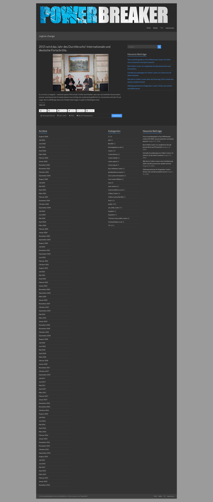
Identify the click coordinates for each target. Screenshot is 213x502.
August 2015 (43, 456)
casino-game (112, 161)
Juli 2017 (42, 378)
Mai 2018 (42, 350)
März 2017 (42, 392)
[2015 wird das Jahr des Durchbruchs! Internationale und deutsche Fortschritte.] (80, 55)
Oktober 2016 (44, 410)
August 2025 (43, 179)
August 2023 (43, 243)
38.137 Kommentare (85, 116)
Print (148, 28)
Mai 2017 (42, 385)
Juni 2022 (42, 257)
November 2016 (44, 407)
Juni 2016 (42, 421)
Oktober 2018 (44, 332)
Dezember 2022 (44, 250)
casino (110, 151)
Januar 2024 (43, 232)
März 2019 (42, 318)
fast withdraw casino (115, 168)
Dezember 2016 (44, 403)
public (110, 204)
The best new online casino (117, 218)
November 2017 (44, 368)
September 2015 (45, 453)
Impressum (170, 28)
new (109, 183)
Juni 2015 (42, 464)
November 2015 (44, 446)
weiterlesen (117, 116)
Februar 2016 (43, 435)
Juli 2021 (42, 272)
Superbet (111, 215)
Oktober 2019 (44, 307)
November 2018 (44, 328)
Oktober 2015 (44, 449)
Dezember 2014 (44, 485)
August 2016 (43, 414)
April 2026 (42, 151)
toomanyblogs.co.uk (115, 222)
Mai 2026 (42, 147)
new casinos (112, 186)
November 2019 (44, 304)
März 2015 (42, 474)
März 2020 (42, 296)
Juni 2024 (42, 215)
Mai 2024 (42, 218)
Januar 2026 (43, 161)
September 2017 (45, 375)
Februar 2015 (43, 478)
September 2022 (45, 254)
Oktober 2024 (44, 204)
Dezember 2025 (44, 165)
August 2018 (43, 339)
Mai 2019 (42, 314)
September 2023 (45, 240)
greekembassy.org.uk (115, 172)
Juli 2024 (42, 211)
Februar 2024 (43, 229)
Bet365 (110, 144)
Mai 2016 (42, 424)
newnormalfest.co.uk (115, 190)
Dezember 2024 (44, 200)
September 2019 (45, 311)
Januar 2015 (43, 481)
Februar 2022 (43, 261)
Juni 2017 (42, 382)
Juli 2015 (42, 460)
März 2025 (42, 193)
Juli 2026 (42, 140)
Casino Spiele (112, 158)
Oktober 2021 (44, 264)
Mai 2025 (42, 186)
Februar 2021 (43, 282)
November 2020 (44, 289)
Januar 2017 (43, 400)
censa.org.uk (112, 165)
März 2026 (42, 154)
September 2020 (45, 293)
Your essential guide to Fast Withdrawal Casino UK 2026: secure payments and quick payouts (158, 139)
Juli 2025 (42, 183)
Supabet (111, 211)
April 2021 (42, 279)
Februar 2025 (43, 197)
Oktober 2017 (44, 371)
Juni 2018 (42, 346)
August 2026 (43, 136)
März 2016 (42, 432)
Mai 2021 (42, 275)
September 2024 (45, 208)
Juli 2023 (42, 247)
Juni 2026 (42, 144)
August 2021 (43, 268)
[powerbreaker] (104, 6)
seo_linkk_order (113, 208)
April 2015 (42, 471)
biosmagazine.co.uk (114, 147)
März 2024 (42, 225)
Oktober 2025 (44, 172)
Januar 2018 (43, 364)
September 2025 (45, 176)
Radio (155, 28)
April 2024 (42, 222)
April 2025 (42, 190)
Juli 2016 (42, 417)
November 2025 (44, 168)
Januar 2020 (43, 300)
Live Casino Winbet (115, 179)
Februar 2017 (43, 396)
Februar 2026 (43, 158)
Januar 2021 (43, 286)
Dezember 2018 (44, 325)
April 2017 (42, 389)
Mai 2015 (42, 467)
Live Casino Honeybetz (116, 176)
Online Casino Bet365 (115, 197)
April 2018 (42, 353)
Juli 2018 (42, 343)
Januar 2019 (43, 321)
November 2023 (44, 236)
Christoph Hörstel (48, 116)
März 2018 (42, 357)
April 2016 (42, 428)
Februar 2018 (43, 360)
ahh (109, 140)
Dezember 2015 (44, 442)
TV (161, 28)
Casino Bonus (113, 154)
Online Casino (113, 193)
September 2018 (45, 336)
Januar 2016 (43, 439)
